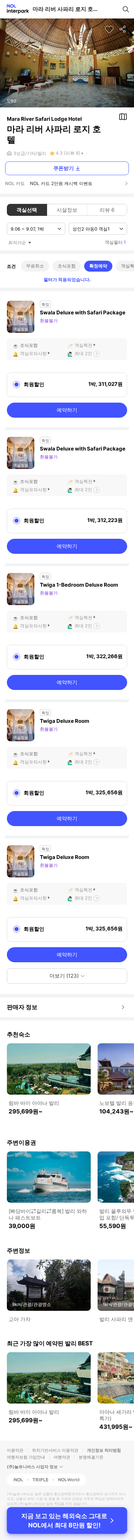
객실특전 (83, 345)
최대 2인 (83, 353)
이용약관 (15, 1450)
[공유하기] (123, 29)
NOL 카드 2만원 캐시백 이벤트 (61, 183)
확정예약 (98, 266)
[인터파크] (15, 9)
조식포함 (67, 266)
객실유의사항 (33, 353)
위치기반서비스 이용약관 (55, 1450)
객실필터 (115, 242)
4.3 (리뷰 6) (68, 153)
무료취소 (35, 266)
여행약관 (62, 1457)
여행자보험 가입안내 (26, 1457)
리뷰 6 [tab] (107, 210)
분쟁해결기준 (91, 1457)
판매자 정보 (22, 1007)
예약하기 (67, 410)
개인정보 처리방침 (104, 1450)
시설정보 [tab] (67, 210)
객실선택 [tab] (26, 210)
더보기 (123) (64, 976)
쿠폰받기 (63, 168)
